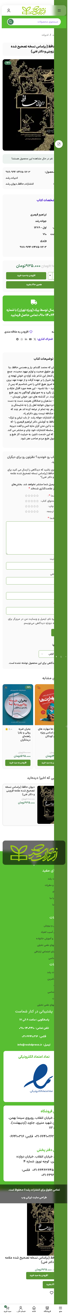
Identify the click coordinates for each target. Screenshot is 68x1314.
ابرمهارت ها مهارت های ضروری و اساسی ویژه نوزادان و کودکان (50, 732)
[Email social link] (30, 339)
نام (59, 589)
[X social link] (35, 339)
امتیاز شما (55, 496)
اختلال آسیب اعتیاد (50, 932)
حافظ (21, 184)
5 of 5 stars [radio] (26, 495)
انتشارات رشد (53, 972)
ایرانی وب (26, 1198)
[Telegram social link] (17, 339)
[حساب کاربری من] (8, 10)
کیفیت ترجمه (54, 512)
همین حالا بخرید (34, 284)
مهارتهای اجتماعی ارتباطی (47, 952)
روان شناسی (54, 992)
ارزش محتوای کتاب (51, 501)
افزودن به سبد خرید (26, 275)
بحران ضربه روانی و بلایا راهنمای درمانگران (24, 734)
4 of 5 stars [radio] (29, 495)
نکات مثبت (56, 559)
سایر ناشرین (53, 979)
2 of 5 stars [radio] (34, 495)
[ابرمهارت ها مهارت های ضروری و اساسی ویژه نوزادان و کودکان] (50, 704)
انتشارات (29, 184)
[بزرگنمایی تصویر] (59, 144)
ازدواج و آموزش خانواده (48, 938)
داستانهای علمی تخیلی (48, 945)
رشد (8, 178)
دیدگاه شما (55, 518)
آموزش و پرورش (52, 926)
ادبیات (45, 35)
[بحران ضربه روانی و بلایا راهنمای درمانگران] (18, 704)
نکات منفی (56, 574)
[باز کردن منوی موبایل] (59, 10)
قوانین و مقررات (53, 885)
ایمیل (58, 604)
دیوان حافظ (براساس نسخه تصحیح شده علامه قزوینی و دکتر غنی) (20, 790)
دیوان (14, 184)
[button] (50, 763)
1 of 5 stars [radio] (37, 495)
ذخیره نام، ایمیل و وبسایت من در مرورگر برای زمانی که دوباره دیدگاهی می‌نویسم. (35, 621)
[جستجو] (11, 22)
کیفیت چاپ (55, 506)
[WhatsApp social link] (22, 339)
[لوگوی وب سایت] (34, 10)
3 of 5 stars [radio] (31, 495)
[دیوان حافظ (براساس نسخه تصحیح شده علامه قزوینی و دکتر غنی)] (50, 805)
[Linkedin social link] (26, 339)
